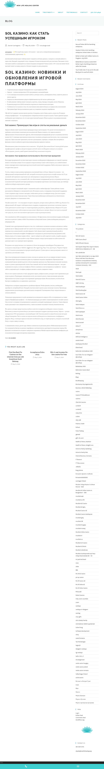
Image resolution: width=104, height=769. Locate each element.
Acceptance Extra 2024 (37, 353)
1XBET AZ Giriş (80, 283)
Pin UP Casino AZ (80, 581)
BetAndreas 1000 (81, 366)
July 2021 (78, 207)
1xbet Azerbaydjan (81, 290)
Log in (77, 713)
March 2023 (79, 149)
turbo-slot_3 (79, 656)
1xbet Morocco (80, 308)
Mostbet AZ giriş (80, 507)
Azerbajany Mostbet (82, 344)
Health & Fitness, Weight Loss (84, 445)
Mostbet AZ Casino (81, 503)
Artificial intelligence (82, 337)
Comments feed (81, 717)
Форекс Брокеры (80, 695)
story (77, 634)
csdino (78, 416)
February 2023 (80, 153)
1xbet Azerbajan (80, 286)
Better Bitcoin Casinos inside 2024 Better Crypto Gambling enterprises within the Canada (86, 64)
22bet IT (78, 326)
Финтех (78, 692)
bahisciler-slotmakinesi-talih (84, 351)
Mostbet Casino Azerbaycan (84, 514)
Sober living (79, 627)
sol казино (8, 52)
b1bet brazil (79, 347)
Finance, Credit (80, 423)
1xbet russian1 (80, 322)
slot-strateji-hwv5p (81, 620)
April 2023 (79, 146)
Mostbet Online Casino (82, 532)
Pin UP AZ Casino (80, 573)
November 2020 (80, 210)
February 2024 (80, 110)
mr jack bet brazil (81, 559)
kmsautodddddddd (82, 477)
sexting (78, 613)
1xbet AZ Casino (80, 279)
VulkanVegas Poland (81, 674)
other (77, 566)
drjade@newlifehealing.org (84, 751)
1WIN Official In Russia (82, 243)
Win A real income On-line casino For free (59, 353)
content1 (78, 406)
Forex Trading (80, 431)
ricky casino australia (82, 599)
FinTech (78, 427)
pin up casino (80, 577)
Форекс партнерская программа (85, 702)
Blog (77, 377)
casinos (78, 398)
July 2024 (78, 92)
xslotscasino (79, 677)
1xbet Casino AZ (80, 294)
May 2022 (79, 185)
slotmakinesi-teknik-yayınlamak (85, 624)
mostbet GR (79, 521)
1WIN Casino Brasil (81, 239)
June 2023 (79, 139)
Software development (82, 631)
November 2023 (80, 121)
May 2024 (79, 99)
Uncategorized (45, 45)
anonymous (79, 329)
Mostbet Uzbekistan (82, 550)
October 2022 (80, 167)
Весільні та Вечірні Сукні (83, 681)
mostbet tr (79, 535)
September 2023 (81, 128)
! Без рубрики (79, 229)
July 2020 (78, 217)
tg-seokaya (79, 652)
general (78, 434)
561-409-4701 (80, 747)
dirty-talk (78, 420)
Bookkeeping (80, 380)
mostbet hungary (81, 525)
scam (77, 602)
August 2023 (79, 131)
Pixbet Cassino (80, 595)
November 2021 (80, 203)
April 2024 (79, 103)
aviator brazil (79, 340)
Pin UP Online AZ (80, 584)
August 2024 (79, 89)
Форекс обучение (81, 699)
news (77, 563)
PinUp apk (78, 591)
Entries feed (79, 715)
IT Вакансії (79, 459)
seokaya (78, 606)
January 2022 (80, 196)
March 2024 (79, 106)
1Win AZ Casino (80, 236)
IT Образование (80, 463)
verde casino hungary (82, 663)
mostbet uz (79, 539)
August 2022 (79, 174)
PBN (77, 570)
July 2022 (78, 178)
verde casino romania (82, 670)
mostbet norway (80, 528)
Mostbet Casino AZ (81, 510)
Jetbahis (78, 466)
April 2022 (79, 189)
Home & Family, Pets (82, 452)
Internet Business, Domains (84, 456)
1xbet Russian (80, 319)
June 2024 (79, 96)
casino (78, 391)
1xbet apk (78, 272)
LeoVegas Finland (81, 481)
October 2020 (80, 214)
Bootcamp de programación (84, 384)
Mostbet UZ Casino (81, 543)
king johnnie (79, 470)
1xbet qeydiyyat (80, 311)
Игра (77, 688)
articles (78, 333)
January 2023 (80, 156)
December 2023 (80, 117)
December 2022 (80, 160)
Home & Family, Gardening (83, 449)
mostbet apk (79, 496)
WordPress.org (80, 720)
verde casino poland (82, 667)
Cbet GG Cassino (81, 402)
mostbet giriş (80, 518)
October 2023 (80, 124)
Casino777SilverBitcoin (83, 395)
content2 (78, 409)
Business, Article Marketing (83, 388)
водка (77, 685)
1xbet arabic (79, 276)
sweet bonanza (80, 638)
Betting (78, 373)
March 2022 (79, 192)
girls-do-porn (80, 438)
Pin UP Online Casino (81, 588)
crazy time (79, 413)
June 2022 (79, 182)
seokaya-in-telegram (82, 609)
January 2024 (80, 114)
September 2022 (81, 171)
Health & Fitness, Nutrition (83, 441)
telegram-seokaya (81, 649)
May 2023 (79, 142)
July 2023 (78, 135)
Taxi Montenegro (81, 642)
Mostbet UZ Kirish (81, 546)
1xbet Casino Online (81, 297)
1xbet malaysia (80, 304)
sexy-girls (78, 617)
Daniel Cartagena (14, 45)
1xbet (77, 268)
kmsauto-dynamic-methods (84, 474)
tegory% (78, 645)
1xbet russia (79, 315)
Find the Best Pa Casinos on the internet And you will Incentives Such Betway (15, 356)
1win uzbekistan (80, 252)
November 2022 (80, 164)
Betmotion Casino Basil (83, 370)
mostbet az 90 (80, 500)
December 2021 (80, 200)
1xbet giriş (79, 301)
